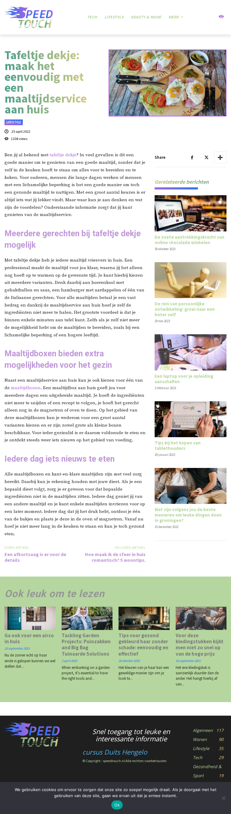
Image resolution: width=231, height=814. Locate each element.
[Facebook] (192, 157)
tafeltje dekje (63, 155)
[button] (206, 17)
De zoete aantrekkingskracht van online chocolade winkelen (189, 239)
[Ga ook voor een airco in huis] (30, 618)
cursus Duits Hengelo (114, 751)
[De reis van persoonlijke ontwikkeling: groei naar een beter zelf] (190, 280)
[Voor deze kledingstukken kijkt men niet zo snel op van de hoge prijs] (201, 618)
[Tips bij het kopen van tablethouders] (190, 419)
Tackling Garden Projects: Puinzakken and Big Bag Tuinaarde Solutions (86, 644)
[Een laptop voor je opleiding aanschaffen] (190, 352)
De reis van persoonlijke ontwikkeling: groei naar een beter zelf (185, 309)
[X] (206, 157)
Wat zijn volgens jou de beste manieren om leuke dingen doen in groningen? (188, 515)
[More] (220, 157)
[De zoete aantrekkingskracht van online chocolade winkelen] (190, 213)
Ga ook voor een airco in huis (29, 638)
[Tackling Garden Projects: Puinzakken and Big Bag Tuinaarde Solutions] (87, 618)
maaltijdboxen (26, 388)
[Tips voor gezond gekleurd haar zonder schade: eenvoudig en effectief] (144, 618)
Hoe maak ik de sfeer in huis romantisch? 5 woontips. (115, 557)
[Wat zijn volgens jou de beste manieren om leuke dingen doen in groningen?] (190, 486)
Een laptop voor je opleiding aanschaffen (184, 378)
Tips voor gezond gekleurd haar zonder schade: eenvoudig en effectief (143, 644)
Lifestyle (13, 122)
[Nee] (223, 798)
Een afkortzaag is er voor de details (35, 557)
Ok (117, 805)
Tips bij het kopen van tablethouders (178, 445)
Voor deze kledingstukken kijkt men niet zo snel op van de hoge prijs (199, 644)
